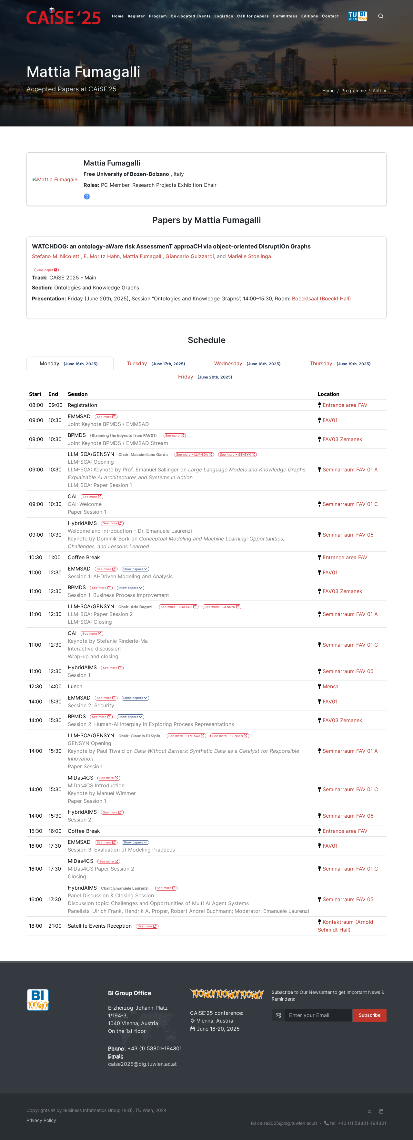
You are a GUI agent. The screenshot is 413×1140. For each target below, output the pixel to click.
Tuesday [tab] (156, 363)
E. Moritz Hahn (102, 256)
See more (104, 417)
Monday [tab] (69, 363)
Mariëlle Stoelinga (249, 256)
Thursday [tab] (340, 363)
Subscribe (369, 1015)
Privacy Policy (41, 1120)
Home (328, 90)
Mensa (330, 686)
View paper (45, 270)
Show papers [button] (133, 569)
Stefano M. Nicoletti (56, 256)
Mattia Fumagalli (143, 256)
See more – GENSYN (236, 454)
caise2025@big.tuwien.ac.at (142, 1064)
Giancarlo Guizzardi (190, 256)
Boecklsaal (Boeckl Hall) (321, 298)
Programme (353, 90)
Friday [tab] (205, 376)
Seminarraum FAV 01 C (350, 504)
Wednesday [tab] (247, 363)
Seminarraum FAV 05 (348, 534)
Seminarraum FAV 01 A (350, 469)
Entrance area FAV (345, 405)
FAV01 (330, 420)
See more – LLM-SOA (192, 454)
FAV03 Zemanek (342, 439)
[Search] (381, 16)
